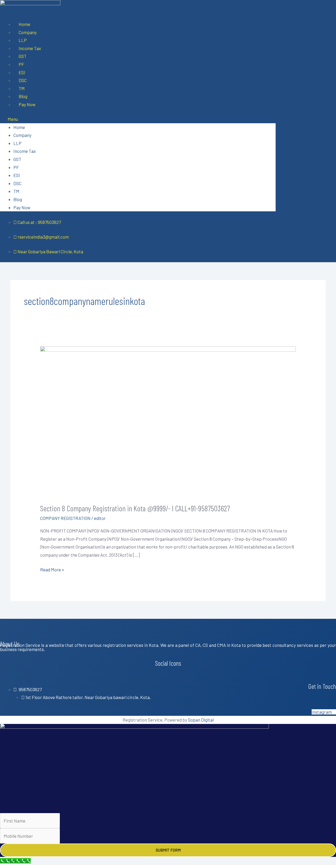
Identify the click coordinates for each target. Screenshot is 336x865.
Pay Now (27, 104)
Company (28, 32)
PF (21, 64)
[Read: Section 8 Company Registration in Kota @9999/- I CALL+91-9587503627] (168, 420)
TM (22, 88)
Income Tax (30, 48)
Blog (23, 96)
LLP (23, 40)
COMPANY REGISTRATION (65, 518)
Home (24, 24)
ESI (22, 72)
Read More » (52, 569)
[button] (138, 119)
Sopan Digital (201, 719)
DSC (23, 80)
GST (23, 56)
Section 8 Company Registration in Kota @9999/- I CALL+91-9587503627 (135, 508)
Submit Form (168, 850)
